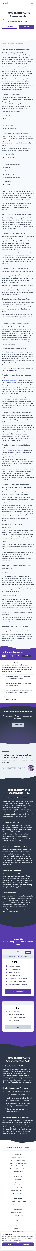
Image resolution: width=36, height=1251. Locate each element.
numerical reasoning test (11, 380)
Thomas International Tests (18, 1190)
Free (18, 1027)
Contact (18, 1223)
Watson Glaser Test (18, 1188)
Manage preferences (18, 1248)
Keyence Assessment (18, 1207)
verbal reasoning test (12, 415)
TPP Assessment (18, 1209)
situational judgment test (12, 450)
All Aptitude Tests (18, 1171)
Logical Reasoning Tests (18, 1160)
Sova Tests (18, 1179)
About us (18, 1226)
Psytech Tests (18, 1185)
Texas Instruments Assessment (18, 1201)
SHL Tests (18, 1182)
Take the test (18, 725)
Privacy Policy (18, 1228)
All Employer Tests (18, 1215)
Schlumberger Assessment (18, 1212)
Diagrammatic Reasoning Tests (18, 1163)
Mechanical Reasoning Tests (18, 1169)
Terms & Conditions (18, 1231)
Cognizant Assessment (18, 1204)
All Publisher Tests (18, 1193)
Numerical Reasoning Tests (18, 1157)
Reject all (26, 1244)
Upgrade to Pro (18, 991)
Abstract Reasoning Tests (18, 1166)
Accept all (10, 1244)
